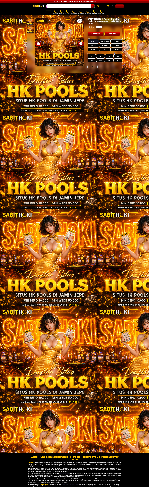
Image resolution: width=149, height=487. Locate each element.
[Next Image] (81, 44)
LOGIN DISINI (112, 34)
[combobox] (68, 6)
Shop (29, 6)
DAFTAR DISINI (95, 34)
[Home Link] (38, 6)
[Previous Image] (38, 44)
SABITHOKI (31, 462)
